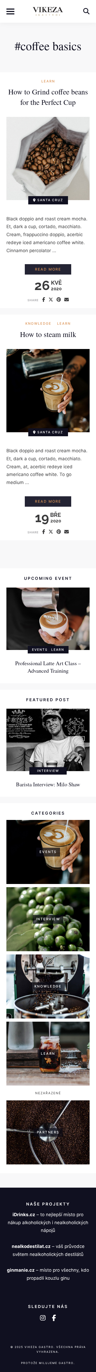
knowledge (38, 324)
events (40, 649)
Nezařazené (48, 1093)
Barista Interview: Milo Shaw (48, 784)
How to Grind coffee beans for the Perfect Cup (48, 97)
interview (48, 770)
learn (48, 81)
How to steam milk (48, 334)
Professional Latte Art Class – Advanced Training (48, 667)
